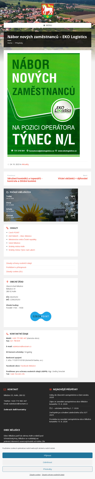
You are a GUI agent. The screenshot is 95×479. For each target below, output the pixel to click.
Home (9, 43)
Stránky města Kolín (17, 246)
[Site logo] (47, 18)
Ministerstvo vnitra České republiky (22, 239)
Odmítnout (47, 462)
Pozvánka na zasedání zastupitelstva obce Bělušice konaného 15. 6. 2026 (70, 420)
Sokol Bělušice (14, 243)
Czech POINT (14, 232)
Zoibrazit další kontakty (15, 409)
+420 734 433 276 (17, 374)
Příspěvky (19, 43)
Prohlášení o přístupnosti (16, 267)
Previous (11, 175)
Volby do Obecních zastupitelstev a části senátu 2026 (69, 396)
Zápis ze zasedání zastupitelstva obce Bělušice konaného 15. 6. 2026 (68, 402)
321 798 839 (15, 341)
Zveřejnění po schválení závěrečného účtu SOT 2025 (68, 413)
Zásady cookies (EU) (14, 271)
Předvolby (47, 469)
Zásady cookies (35, 475)
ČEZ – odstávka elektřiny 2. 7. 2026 (64, 408)
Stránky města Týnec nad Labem (22, 250)
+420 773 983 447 (19, 338)
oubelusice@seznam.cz (22, 346)
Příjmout (47, 455)
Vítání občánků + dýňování (72, 178)
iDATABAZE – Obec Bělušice (20, 236)
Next (85, 175)
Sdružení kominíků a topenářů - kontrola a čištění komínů (24, 180)
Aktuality (25, 164)
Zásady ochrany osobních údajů (53, 475)
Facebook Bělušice (28, 366)
